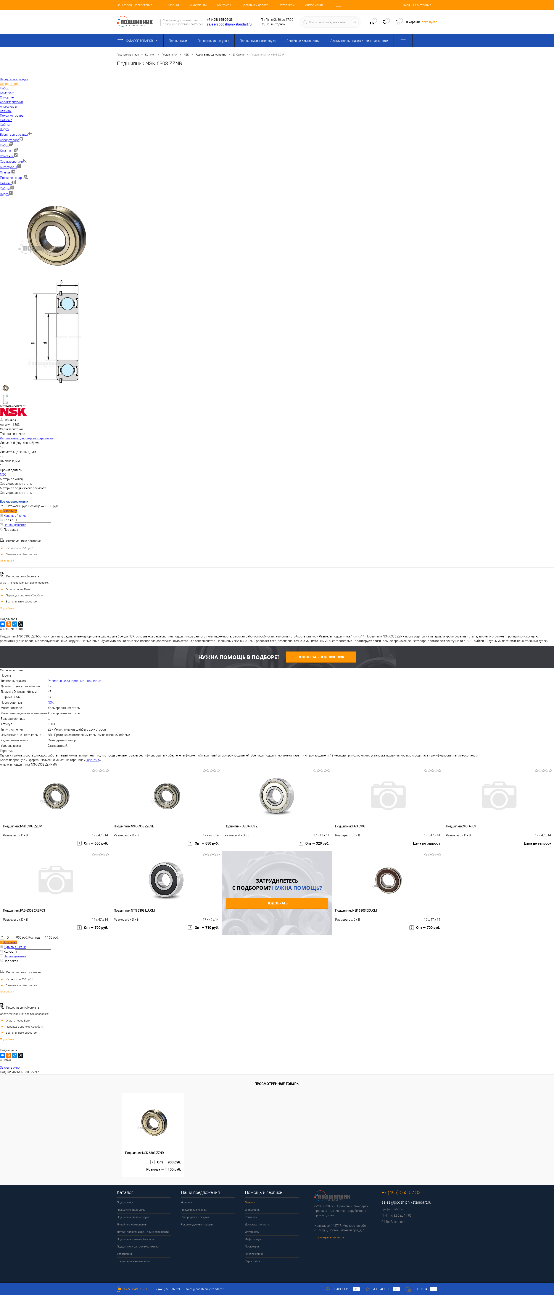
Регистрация (422, 5)
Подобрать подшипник (320, 657)
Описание (7, 156)
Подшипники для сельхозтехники (138, 1246)
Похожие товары (12, 178)
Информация (314, 5)
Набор (4, 145)
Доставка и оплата (255, 5)
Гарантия (92, 760)
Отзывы (5, 172)
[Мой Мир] (14, 624)
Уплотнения (124, 1253)
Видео (4, 194)
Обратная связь (135, 1289)
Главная (174, 5)
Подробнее (7, 560)
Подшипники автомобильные (136, 1239)
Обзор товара (9, 140)
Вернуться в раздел (14, 134)
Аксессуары (8, 167)
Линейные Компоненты (303, 41)
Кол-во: (9, 520)
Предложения (254, 1253)
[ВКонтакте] (2, 624)
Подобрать (277, 903)
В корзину (10, 511)
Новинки (186, 1202)
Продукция (252, 1246)
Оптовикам (287, 5)
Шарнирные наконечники (133, 1261)
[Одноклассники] (8, 624)
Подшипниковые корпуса (258, 41)
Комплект (7, 151)
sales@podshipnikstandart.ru (229, 24)
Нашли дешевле (15, 525)
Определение (143, 5)
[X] (20, 624)
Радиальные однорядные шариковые (26, 438)
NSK (3, 474)
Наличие (6, 183)
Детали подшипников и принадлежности (359, 41)
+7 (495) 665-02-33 (220, 19)
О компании (198, 5)
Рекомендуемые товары (197, 1224)
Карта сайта (252, 1261)
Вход (406, 5)
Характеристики (11, 161)
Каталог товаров (140, 41)
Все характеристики (14, 501)
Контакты (224, 5)
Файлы (5, 188)
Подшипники (178, 41)
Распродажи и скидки (195, 1217)
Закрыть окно (10, 1067)
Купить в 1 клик (15, 515)
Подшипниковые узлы (213, 41)
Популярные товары (194, 1209)
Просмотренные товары (277, 1083)
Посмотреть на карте (329, 1237)
